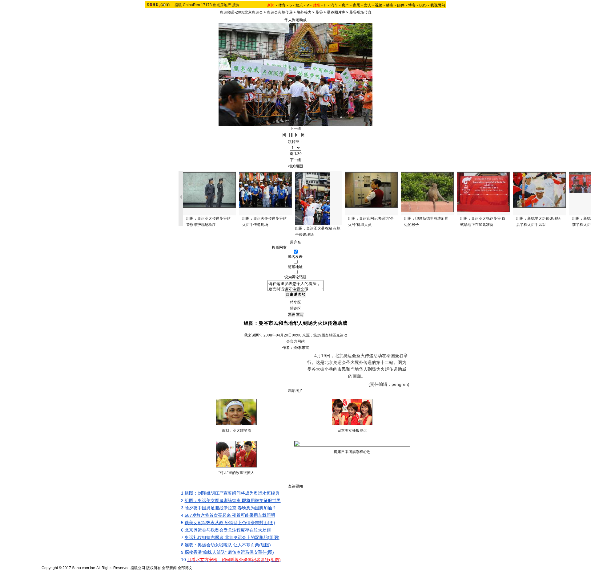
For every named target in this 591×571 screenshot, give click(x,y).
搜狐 (178, 5)
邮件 (400, 5)
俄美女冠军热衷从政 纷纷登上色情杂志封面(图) (230, 522)
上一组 (295, 129)
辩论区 (295, 308)
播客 (389, 5)
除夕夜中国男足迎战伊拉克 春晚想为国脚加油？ (230, 507)
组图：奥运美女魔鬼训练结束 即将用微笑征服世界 (233, 500)
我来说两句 (253, 335)
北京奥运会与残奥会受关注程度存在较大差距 (228, 530)
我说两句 (437, 5)
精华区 (295, 302)
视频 (378, 5)
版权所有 (153, 568)
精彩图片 (295, 391)
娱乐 (299, 5)
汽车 (334, 5)
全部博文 (185, 568)
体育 (282, 5)
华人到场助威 (295, 20)
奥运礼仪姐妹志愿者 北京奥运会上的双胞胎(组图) (232, 537)
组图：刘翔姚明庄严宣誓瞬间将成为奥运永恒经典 (232, 493)
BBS (423, 5)
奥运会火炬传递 (280, 12)
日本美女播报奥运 (352, 430)
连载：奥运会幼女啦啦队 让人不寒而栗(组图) (228, 544)
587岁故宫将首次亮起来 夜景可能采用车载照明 (230, 515)
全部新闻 (169, 568)
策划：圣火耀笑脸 (236, 430)
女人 (367, 5)
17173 (206, 5)
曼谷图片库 (336, 12)
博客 (412, 5)
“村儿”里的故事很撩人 (236, 473)
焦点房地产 (222, 5)
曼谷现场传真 (360, 12)
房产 (345, 5)
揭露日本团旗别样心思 (352, 452)
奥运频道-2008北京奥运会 (241, 12)
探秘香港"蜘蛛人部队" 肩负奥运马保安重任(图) (229, 552)
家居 (356, 5)
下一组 (295, 160)
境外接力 (304, 12)
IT (325, 5)
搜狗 (235, 5)
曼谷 (319, 12)
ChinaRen (191, 5)
